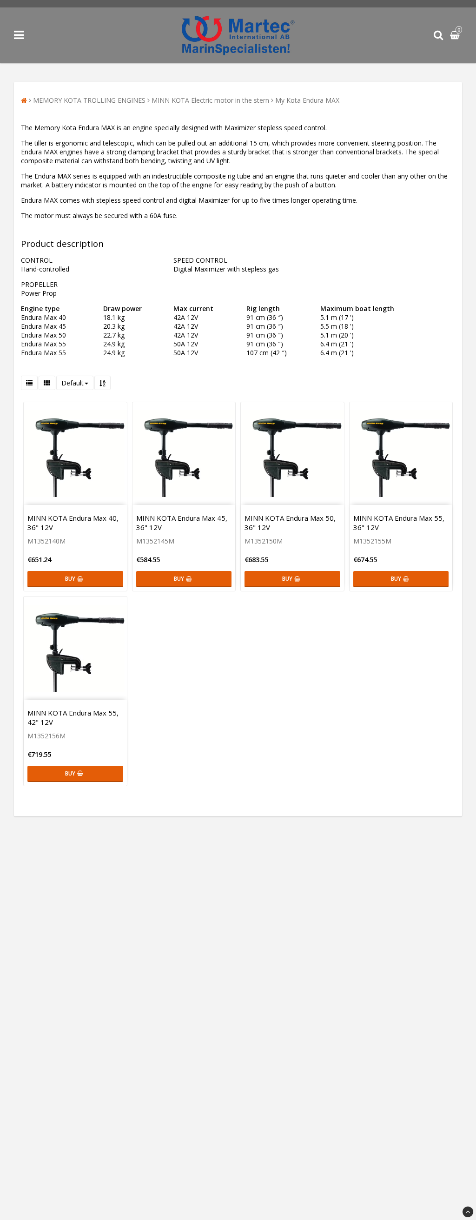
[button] (456, 35)
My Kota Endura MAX (307, 100)
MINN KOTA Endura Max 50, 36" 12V (290, 522)
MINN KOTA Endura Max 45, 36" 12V (181, 522)
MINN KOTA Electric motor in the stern (210, 100)
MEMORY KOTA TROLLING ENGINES (89, 100)
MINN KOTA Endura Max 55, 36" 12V (398, 522)
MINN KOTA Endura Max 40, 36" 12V (73, 522)
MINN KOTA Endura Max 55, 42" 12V (73, 717)
